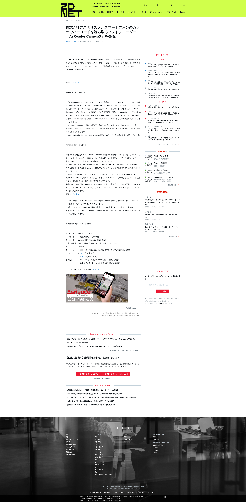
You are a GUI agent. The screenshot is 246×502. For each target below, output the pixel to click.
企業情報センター (71, 444)
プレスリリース (80, 20)
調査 (96, 472)
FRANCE (155, 447)
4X (124, 434)
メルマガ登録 (162, 291)
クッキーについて (118, 492)
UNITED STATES (158, 445)
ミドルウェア (99, 457)
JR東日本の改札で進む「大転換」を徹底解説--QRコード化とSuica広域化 (92, 390)
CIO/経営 (110, 12)
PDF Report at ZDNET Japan (103, 474)
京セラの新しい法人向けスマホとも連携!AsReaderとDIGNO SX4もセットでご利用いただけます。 (101, 339)
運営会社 (141, 492)
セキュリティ (132, 12)
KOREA (155, 453)
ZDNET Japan (69, 20)
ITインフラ (120, 12)
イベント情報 (70, 449)
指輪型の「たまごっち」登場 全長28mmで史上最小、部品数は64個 (91, 405)
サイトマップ (152, 492)
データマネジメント (157, 12)
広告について (131, 492)
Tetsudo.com (128, 442)
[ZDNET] (75, 8)
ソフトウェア (171, 12)
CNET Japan (163, 303)
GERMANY (156, 450)
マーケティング (99, 462)
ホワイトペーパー (71, 442)
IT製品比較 (69, 452)
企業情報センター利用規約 (102, 378)
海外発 (101, 12)
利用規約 (107, 492)
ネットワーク (99, 454)
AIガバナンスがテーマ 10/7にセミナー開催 (106, 4)
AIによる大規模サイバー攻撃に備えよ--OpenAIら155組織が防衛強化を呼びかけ (94, 394)
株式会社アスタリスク (72, 41)
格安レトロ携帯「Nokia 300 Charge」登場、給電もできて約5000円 (90, 401)
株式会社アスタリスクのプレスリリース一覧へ (124, 350)
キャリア (97, 467)
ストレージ (98, 452)
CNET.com (156, 437)
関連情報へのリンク (132, 308)
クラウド (143, 12)
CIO (96, 437)
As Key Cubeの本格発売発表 (77, 342)
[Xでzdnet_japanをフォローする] (123, 428)
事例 (67, 437)
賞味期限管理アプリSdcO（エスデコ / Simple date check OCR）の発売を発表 (94, 346)
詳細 (111, 500)
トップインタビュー (72, 439)
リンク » (75, 83)
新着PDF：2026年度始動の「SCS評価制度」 (107, 6)
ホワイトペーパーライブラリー (167, 144)
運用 (96, 459)
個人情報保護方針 (95, 492)
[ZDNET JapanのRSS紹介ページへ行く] (128, 428)
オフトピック (99, 469)
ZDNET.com (156, 439)
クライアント (99, 442)
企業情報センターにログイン (88, 374)
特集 (94, 12)
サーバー (97, 449)
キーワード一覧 (70, 454)
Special (182, 12)
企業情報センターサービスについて (115, 374)
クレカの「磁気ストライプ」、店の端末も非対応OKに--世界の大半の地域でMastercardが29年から (101, 397)
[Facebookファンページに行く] (118, 428)
